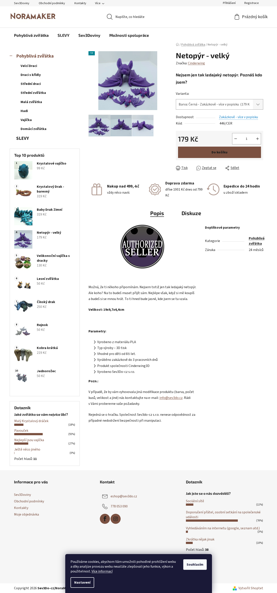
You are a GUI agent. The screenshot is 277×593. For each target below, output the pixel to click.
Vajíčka (26, 120)
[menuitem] (31, 35)
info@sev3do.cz (171, 397)
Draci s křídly (31, 74)
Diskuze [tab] (191, 213)
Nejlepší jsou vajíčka (29, 440)
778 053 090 (119, 506)
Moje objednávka (26, 514)
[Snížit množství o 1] (235, 138)
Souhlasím (195, 564)
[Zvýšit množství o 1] (257, 138)
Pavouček (21, 430)
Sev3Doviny (21, 3)
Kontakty (80, 3)
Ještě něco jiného (27, 449)
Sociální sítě (195, 501)
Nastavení (82, 582)
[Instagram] (116, 519)
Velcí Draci (29, 65)
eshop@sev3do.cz (124, 496)
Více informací (102, 571)
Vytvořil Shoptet (250, 588)
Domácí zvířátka (33, 128)
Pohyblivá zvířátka (35, 56)
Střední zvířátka (33, 92)
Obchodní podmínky (52, 3)
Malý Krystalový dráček (31, 421)
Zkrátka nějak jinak (200, 539)
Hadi (24, 111)
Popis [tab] (157, 213)
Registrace (251, 3)
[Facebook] (105, 519)
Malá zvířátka (31, 102)
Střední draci (31, 83)
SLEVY (22, 138)
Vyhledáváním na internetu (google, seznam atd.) (223, 528)
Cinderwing (196, 63)
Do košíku (220, 152)
